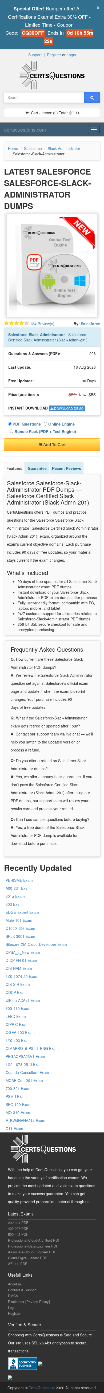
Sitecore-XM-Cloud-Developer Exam (36, 944)
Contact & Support (22, 1289)
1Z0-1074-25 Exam (22, 976)
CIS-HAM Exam (19, 968)
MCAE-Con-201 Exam (24, 1080)
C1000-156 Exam (20, 928)
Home (13, 148)
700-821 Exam (18, 1088)
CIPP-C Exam (17, 1024)
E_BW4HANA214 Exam (25, 1120)
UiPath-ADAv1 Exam (23, 1000)
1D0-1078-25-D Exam (24, 1064)
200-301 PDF (18, 1222)
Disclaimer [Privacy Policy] (29, 1301)
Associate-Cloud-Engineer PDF (32, 1251)
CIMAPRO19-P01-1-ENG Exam (32, 1048)
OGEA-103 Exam (20, 1032)
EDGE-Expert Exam (22, 912)
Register (54, 54)
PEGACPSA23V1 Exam (25, 1056)
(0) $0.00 (54, 112)
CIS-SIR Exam (18, 984)
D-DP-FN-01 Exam (21, 960)
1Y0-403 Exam (18, 1040)
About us (15, 1283)
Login (71, 54)
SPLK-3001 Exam (20, 936)
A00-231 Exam (18, 888)
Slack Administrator (64, 148)
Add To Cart (54, 444)
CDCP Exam (16, 992)
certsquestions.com (25, 129)
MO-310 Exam (18, 1112)
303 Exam (14, 904)
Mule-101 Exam (19, 920)
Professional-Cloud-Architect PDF (34, 1240)
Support (35, 54)
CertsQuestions (42, 1387)
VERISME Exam (19, 880)
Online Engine (61, 424)
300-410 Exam (18, 1008)
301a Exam (15, 896)
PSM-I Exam (16, 1096)
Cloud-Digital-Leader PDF (27, 1257)
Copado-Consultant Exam (27, 1072)
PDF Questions (26, 424)
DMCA (13, 1295)
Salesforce (33, 148)
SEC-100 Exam (18, 1104)
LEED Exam (16, 1016)
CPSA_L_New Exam (23, 952)
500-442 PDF (18, 1234)
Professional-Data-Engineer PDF (33, 1246)
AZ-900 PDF (17, 1263)
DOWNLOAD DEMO (68, 408)
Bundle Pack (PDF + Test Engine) (44, 431)
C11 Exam (14, 1128)
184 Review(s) (42, 323)
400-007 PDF (18, 1228)
